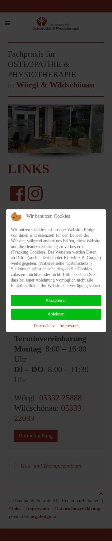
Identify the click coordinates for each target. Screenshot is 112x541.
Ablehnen (56, 314)
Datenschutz (44, 326)
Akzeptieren (56, 300)
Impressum (69, 326)
